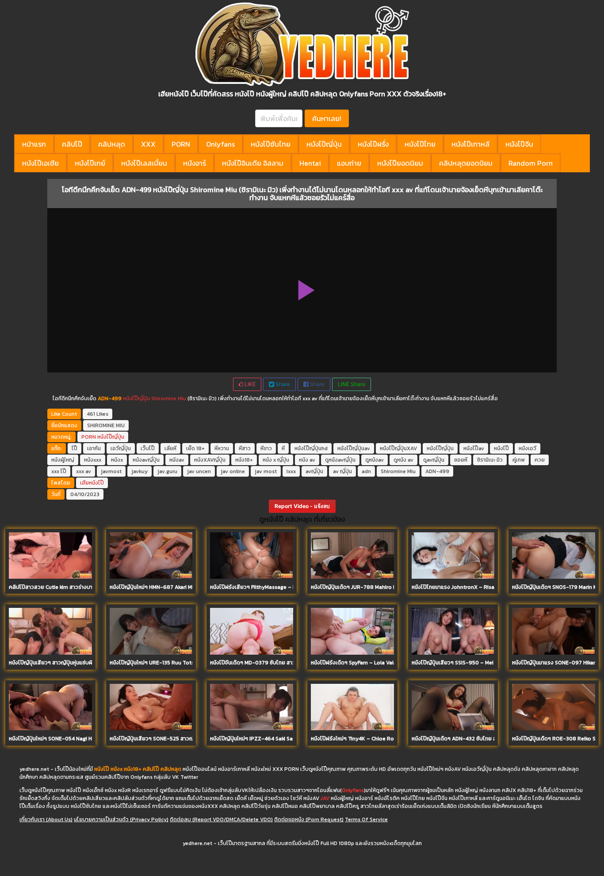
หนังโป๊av (473, 448)
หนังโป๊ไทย (420, 144)
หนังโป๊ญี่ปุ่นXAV (398, 448)
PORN (181, 144)
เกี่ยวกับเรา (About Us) (46, 819)
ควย (540, 460)
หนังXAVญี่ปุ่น (210, 460)
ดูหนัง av (403, 460)
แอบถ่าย (349, 163)
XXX (148, 144)
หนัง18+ (244, 460)
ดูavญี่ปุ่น (433, 460)
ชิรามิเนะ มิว (490, 460)
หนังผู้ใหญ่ (62, 460)
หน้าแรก (34, 144)
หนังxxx (92, 460)
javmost (111, 471)
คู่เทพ (518, 460)
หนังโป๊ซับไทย (271, 144)
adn (366, 471)
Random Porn (530, 163)
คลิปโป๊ (72, 144)
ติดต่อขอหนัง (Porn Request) (309, 819)
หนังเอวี (527, 448)
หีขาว (266, 448)
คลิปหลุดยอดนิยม (466, 163)
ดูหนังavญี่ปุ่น (340, 460)
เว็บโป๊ (148, 448)
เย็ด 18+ (195, 448)
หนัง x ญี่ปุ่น (276, 460)
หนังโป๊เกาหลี (470, 144)
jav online (233, 471)
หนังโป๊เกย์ (90, 163)
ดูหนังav (374, 460)
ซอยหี (460, 460)
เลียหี (170, 448)
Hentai (310, 163)
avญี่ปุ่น (314, 471)
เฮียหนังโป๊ (92, 483)
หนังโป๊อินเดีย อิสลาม (252, 163)
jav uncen (199, 471)
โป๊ (74, 448)
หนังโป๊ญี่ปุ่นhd (311, 448)
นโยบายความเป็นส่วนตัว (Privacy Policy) (121, 819)
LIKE (249, 384)
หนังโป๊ (501, 448)
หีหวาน (221, 448)
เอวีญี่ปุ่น (121, 448)
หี (283, 448)
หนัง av (307, 460)
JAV (325, 798)
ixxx (291, 471)
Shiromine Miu (168, 398)
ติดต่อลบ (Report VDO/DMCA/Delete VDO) (221, 819)
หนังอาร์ (194, 163)
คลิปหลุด (111, 144)
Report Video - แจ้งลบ (302, 506)
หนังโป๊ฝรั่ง (373, 144)
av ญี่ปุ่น (342, 471)
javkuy (139, 471)
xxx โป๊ (58, 471)
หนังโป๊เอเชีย (40, 163)
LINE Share (351, 384)
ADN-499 (437, 471)
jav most (266, 471)
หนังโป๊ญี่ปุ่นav (353, 448)
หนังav (176, 460)
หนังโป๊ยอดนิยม (400, 163)
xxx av (83, 471)
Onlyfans (220, 144)
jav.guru (167, 471)
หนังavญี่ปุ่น (146, 460)
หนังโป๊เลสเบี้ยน (144, 163)
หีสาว (245, 448)
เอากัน (94, 448)
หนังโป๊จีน (519, 144)
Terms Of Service (366, 819)
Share (282, 384)
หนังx (117, 460)
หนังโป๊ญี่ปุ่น (324, 144)
